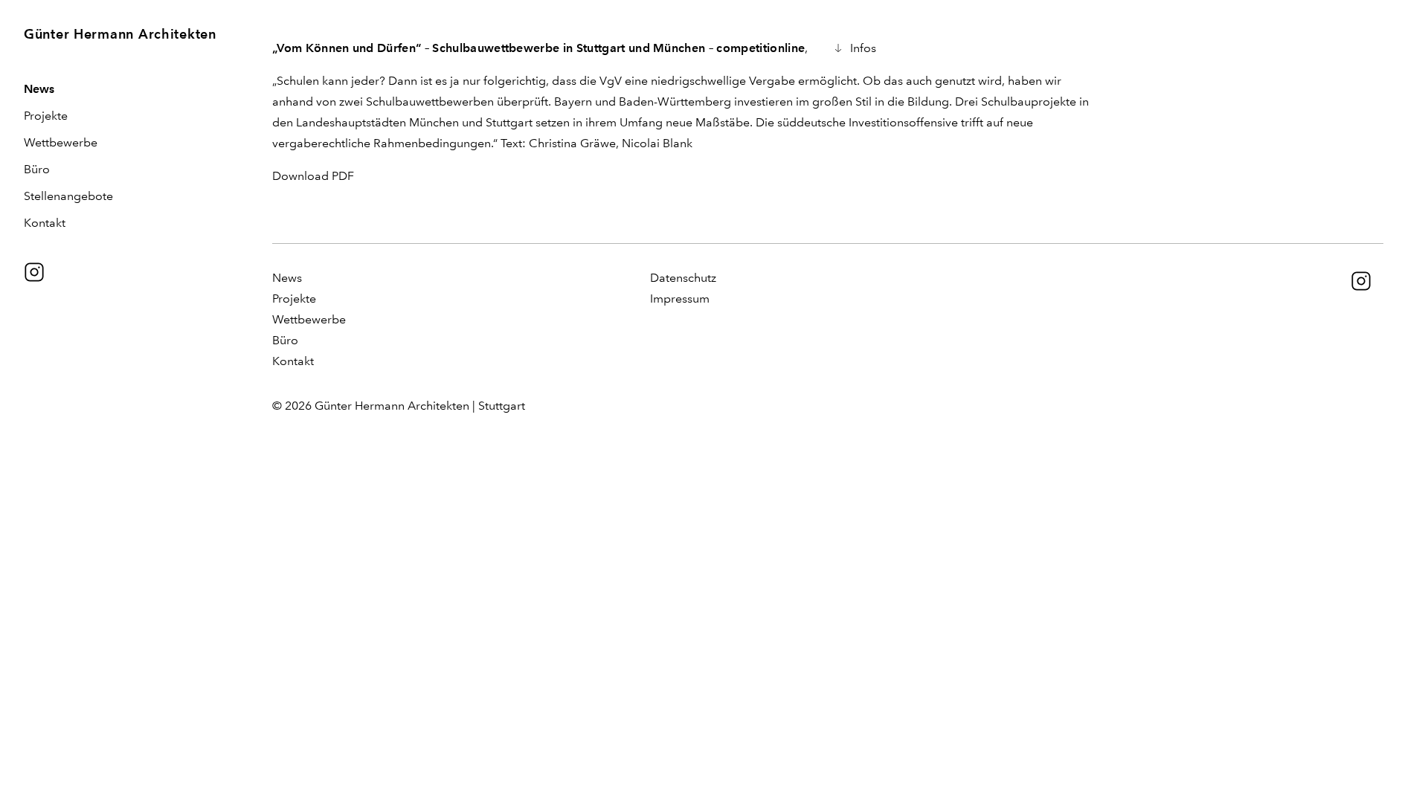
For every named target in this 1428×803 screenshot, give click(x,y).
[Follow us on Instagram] (34, 272)
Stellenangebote (68, 196)
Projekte (46, 116)
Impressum (680, 298)
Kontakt (44, 223)
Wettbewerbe (60, 142)
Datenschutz (683, 278)
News (39, 89)
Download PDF (313, 176)
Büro (37, 169)
